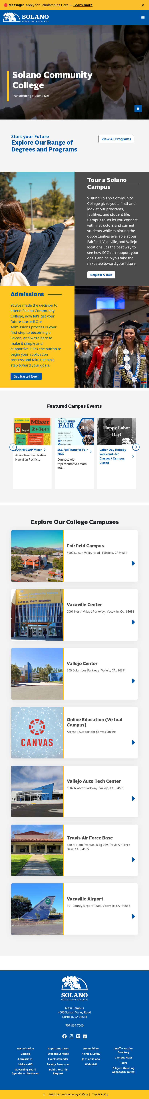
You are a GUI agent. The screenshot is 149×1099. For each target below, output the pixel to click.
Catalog (25, 1053)
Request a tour (101, 275)
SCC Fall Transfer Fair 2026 (72, 452)
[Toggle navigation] (143, 17)
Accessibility (91, 1048)
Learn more (82, 5)
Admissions (25, 1059)
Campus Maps (123, 1057)
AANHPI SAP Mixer (28, 450)
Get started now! (26, 377)
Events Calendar (58, 1059)
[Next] (136, 447)
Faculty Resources (58, 1064)
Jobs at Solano (91, 1059)
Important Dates (58, 1048)
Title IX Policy (100, 1094)
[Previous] (13, 447)
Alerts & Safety (91, 1053)
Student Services (58, 1053)
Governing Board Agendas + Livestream (25, 1071)
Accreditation (25, 1048)
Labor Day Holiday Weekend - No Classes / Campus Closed (113, 456)
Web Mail (91, 1064)
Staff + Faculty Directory (124, 1050)
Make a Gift (25, 1064)
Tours (123, 1062)
